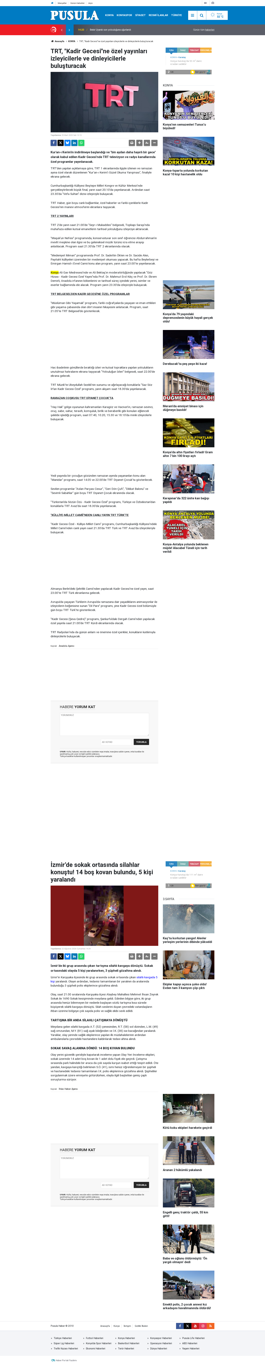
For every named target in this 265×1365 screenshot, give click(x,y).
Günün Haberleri (77, 3)
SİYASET (140, 15)
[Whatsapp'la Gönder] (81, 143)
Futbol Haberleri (94, 1338)
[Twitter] (61, 143)
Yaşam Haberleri (190, 1348)
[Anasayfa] (52, 3)
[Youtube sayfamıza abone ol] (195, 1326)
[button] (139, 143)
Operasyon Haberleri (161, 1343)
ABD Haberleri (189, 1343)
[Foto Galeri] (212, 3)
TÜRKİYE (176, 15)
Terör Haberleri (126, 1348)
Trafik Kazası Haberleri (66, 1348)
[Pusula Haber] (75, 15)
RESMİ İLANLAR (158, 15)
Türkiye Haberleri (63, 1338)
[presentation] (61, 30)
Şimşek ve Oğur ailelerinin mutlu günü (109, 29)
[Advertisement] (104, 339)
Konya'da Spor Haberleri (98, 1343)
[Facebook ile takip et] (180, 1326)
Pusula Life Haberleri (193, 1338)
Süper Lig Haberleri (64, 1343)
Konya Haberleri (126, 1338)
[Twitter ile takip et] (187, 1326)
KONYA (109, 15)
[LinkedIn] (74, 143)
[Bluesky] (67, 143)
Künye (117, 1326)
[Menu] (192, 15)
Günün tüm (203, 29)
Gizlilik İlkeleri (141, 1326)
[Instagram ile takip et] (203, 1326)
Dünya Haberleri (158, 1348)
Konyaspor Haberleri (161, 1338)
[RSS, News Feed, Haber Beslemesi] (210, 1326)
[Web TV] (205, 3)
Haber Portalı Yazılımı (66, 1360)
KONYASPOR (124, 15)
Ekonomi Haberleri (95, 1348)
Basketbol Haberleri (128, 1343)
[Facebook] (54, 143)
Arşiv (90, 3)
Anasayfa (59, 41)
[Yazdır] (132, 143)
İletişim (127, 1326)
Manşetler (62, 3)
